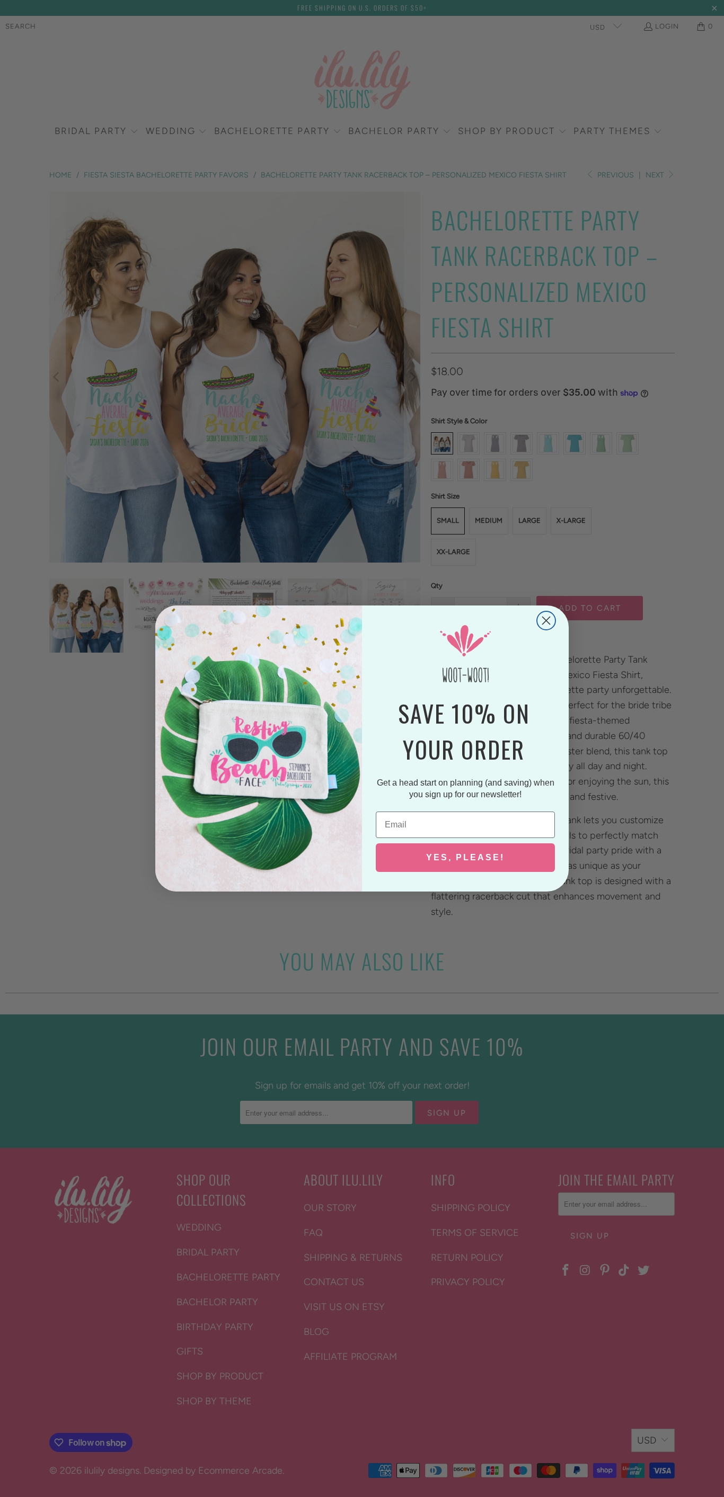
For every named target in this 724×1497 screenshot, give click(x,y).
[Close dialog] (546, 620)
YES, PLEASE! (465, 857)
